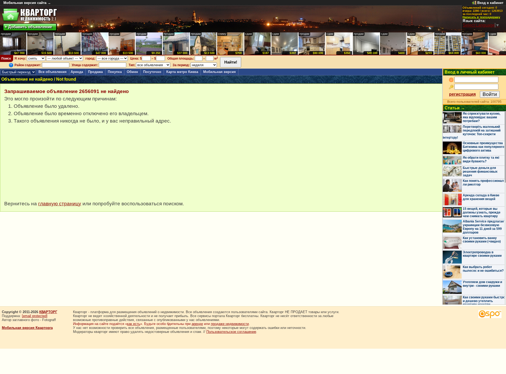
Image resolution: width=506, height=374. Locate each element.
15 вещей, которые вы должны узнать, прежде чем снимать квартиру (481, 212)
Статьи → (455, 108)
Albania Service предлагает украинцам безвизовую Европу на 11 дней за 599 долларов (484, 227)
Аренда (77, 72)
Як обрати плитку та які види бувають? (481, 159)
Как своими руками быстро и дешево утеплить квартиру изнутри (484, 301)
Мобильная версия (219, 72)
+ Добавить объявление (28, 27)
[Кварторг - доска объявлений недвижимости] (29, 15)
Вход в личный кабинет (470, 72)
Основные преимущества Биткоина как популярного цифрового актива (483, 146)
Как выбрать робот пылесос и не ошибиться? (483, 269)
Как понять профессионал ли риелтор (483, 182)
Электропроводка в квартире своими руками (482, 254)
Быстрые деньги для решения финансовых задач (480, 171)
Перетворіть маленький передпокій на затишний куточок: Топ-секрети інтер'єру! (471, 132)
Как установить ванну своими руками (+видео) (482, 240)
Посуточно (152, 72)
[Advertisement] (43, 165)
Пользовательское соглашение (231, 332)
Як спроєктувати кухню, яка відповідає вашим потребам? (481, 117)
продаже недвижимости (230, 324)
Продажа (95, 72)
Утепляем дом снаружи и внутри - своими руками (482, 284)
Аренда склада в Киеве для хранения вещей (481, 197)
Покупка (115, 72)
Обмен (132, 72)
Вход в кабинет (490, 3)
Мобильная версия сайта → (27, 3)
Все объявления (52, 72)
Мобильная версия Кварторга (27, 328)
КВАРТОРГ (48, 312)
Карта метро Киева (182, 72)
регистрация (462, 94)
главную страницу (59, 203)
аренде (197, 324)
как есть (133, 324)
